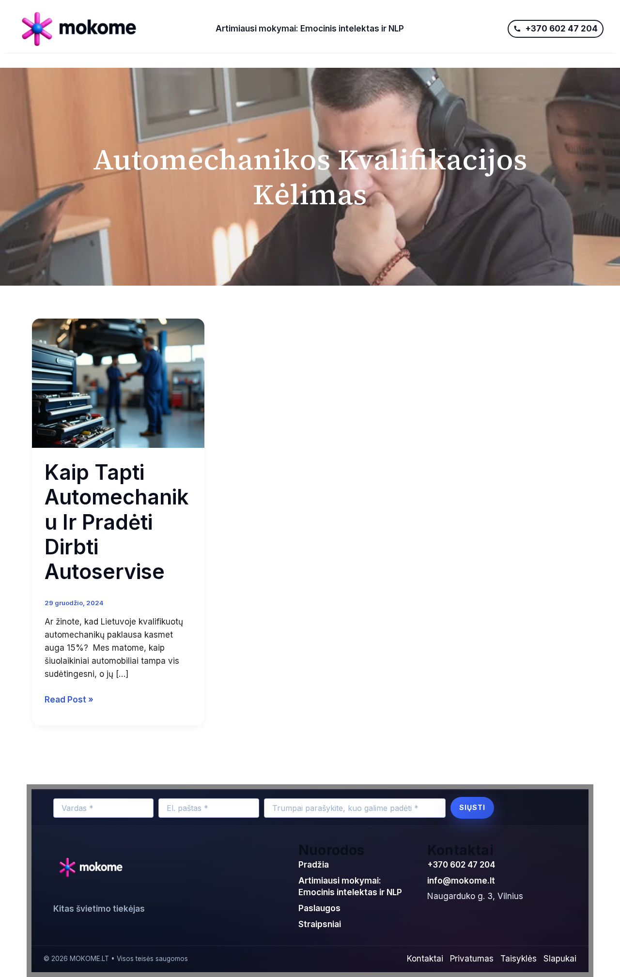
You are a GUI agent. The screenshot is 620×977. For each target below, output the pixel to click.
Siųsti (472, 807)
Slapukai (559, 958)
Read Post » (69, 698)
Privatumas (472, 958)
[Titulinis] (109, 29)
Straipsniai (319, 924)
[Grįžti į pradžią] (93, 868)
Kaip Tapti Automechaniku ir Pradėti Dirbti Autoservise (117, 522)
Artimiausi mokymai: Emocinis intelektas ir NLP (310, 28)
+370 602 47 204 (461, 865)
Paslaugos (319, 908)
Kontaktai (425, 958)
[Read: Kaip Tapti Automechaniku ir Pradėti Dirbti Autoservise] (118, 382)
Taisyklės (518, 958)
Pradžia (313, 865)
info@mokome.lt (461, 880)
